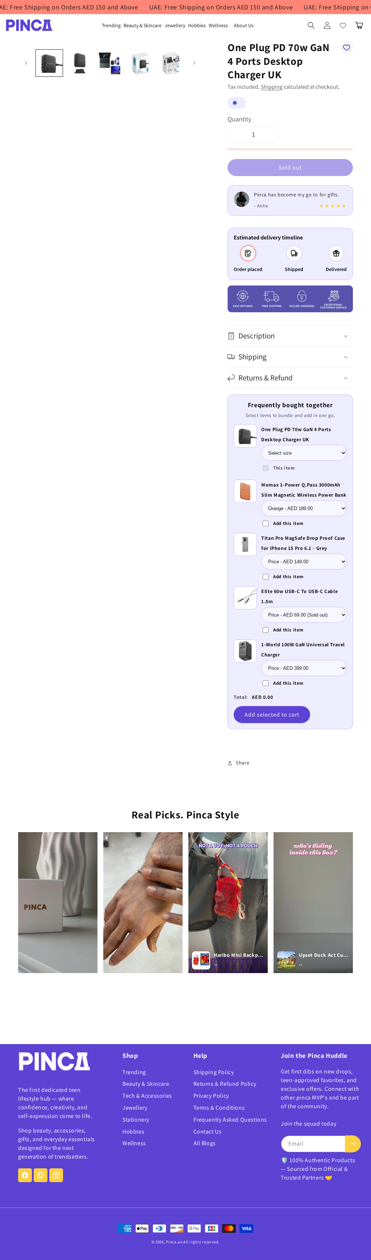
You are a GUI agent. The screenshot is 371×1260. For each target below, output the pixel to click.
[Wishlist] (343, 25)
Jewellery (134, 1107)
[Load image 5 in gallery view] (171, 63)
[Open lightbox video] (57, 902)
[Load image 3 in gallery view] (110, 63)
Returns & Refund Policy (225, 1084)
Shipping (272, 87)
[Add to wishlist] (346, 47)
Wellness (134, 1143)
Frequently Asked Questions (230, 1119)
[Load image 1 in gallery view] (49, 63)
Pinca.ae (174, 1241)
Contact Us (207, 1131)
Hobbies (133, 1131)
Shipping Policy (213, 1072)
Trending (134, 1072)
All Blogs (204, 1143)
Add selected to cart (272, 714)
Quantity (239, 119)
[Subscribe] (353, 1143)
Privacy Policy (211, 1096)
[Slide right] (194, 63)
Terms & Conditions (219, 1107)
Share (242, 762)
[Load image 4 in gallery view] (140, 63)
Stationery (135, 1119)
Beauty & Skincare (145, 1084)
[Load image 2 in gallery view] (79, 63)
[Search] (311, 25)
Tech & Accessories (147, 1096)
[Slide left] (26, 63)
